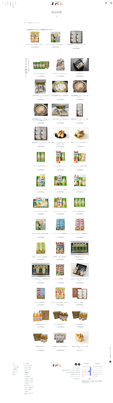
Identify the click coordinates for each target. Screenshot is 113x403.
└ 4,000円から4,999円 (28, 380)
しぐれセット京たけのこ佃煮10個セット (60, 233)
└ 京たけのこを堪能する (28, 387)
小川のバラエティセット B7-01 (60, 211)
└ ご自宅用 (25, 391)
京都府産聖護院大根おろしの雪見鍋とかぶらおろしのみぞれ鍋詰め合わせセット (41, 119)
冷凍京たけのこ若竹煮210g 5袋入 (60, 346)
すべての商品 (26, 363)
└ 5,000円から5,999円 (28, 382)
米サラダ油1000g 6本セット (60, 324)
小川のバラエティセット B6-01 (60, 189)
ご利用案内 (10, 3)
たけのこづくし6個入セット (80, 302)
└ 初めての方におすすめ (28, 385)
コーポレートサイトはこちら (75, 376)
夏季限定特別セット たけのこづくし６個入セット (76, 45)
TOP (13, 363)
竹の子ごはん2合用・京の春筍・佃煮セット (55, 44)
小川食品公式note (76, 378)
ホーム (2, 2)
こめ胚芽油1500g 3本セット (41, 324)
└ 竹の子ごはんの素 (27, 365)
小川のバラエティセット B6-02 (40, 211)
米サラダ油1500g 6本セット (80, 324)
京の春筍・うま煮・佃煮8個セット (60, 257)
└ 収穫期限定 (26, 372)
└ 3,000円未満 (26, 376)
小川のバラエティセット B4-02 (40, 189)
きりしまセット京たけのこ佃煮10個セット (80, 233)
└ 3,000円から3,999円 (28, 378)
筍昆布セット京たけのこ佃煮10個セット (40, 257)
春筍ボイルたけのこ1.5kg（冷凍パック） (79, 142)
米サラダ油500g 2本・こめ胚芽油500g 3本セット (41, 279)
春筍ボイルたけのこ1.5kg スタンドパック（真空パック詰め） (60, 143)
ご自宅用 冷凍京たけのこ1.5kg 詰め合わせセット (60, 119)
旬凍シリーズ (15, 372)
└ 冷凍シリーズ (26, 370)
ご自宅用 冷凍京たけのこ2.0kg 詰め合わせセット (41, 96)
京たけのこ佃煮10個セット (40, 302)
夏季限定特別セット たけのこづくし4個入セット (80, 119)
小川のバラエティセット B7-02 (79, 189)
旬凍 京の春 (79, 73)
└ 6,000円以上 (26, 383)
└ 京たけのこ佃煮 (27, 367)
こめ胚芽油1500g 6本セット (41, 346)
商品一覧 (7, 3)
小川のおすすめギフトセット (60, 166)
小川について (5, 4)
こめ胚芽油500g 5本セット (79, 257)
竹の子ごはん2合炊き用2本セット (41, 166)
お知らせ (15, 3)
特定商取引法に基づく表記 (75, 374)
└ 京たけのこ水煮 (27, 369)
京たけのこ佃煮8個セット (60, 279)
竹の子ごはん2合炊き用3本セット (80, 211)
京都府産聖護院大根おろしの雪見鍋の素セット (60, 96)
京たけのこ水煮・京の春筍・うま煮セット (35, 44)
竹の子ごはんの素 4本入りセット (41, 73)
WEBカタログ (15, 370)
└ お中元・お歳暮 (27, 389)
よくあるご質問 (13, 4)
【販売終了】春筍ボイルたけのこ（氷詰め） (79, 347)
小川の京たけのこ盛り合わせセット (60, 73)
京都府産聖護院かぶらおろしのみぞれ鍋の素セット (80, 96)
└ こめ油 (25, 374)
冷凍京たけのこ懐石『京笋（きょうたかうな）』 (80, 279)
